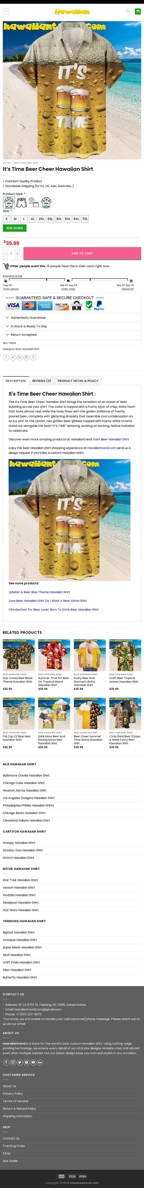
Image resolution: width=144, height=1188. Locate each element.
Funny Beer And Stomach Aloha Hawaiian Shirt (84, 681)
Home (6, 163)
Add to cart (82, 253)
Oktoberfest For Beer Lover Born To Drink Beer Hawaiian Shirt (54, 609)
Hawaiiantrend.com (101, 448)
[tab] (16, 380)
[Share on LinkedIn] (26, 357)
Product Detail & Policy (78, 381)
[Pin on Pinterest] (20, 357)
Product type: (14, 194)
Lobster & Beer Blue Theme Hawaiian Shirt (39, 592)
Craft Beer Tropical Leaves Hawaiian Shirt (123, 679)
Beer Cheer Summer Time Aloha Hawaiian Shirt (88, 740)
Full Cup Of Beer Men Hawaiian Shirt (17, 738)
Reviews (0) (41, 381)
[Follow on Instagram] (13, 1062)
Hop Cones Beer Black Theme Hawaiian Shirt (17, 679)
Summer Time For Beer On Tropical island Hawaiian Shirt (53, 681)
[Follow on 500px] (40, 1062)
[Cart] (138, 11)
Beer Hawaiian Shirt (26, 163)
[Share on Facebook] (6, 357)
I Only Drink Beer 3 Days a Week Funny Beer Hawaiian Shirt (124, 740)
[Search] (129, 12)
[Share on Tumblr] (33, 357)
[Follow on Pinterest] (26, 1062)
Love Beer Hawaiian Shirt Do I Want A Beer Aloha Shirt (48, 601)
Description (16, 381)
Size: (7, 211)
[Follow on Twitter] (20, 1062)
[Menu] (6, 12)
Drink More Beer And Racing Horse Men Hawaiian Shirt (51, 740)
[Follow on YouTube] (33, 1062)
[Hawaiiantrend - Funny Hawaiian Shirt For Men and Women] (72, 11)
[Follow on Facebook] (6, 1062)
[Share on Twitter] (13, 357)
